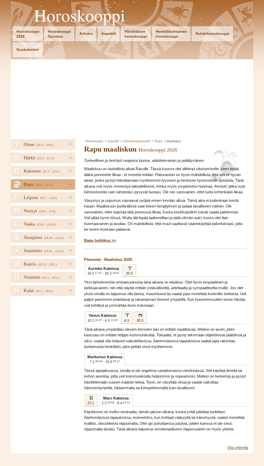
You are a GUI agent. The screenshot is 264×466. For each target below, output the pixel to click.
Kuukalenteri (27, 49)
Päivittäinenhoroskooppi (136, 33)
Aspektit (108, 33)
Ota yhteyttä (237, 447)
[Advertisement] (132, 98)
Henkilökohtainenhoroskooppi (171, 33)
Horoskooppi (80, 15)
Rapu (158, 141)
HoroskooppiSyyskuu (59, 33)
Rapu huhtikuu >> (100, 240)
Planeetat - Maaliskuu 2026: (108, 259)
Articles (86, 33)
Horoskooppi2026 (27, 33)
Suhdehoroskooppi (212, 33)
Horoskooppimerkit (136, 141)
